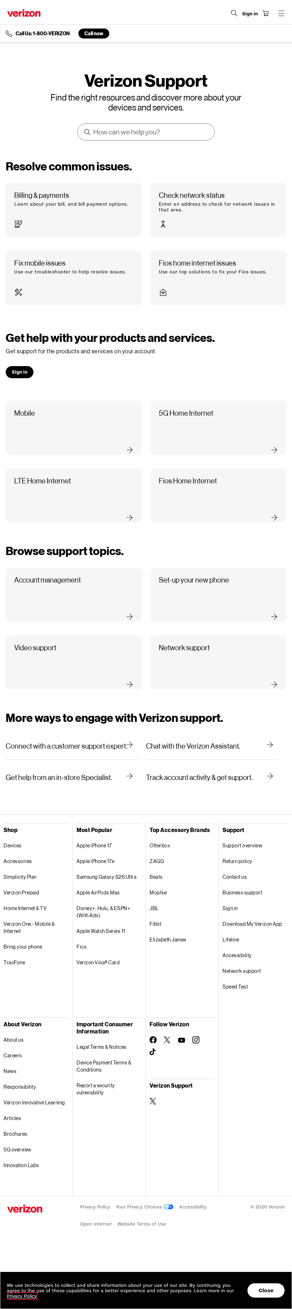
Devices (13, 845)
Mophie (158, 892)
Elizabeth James (168, 939)
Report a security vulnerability (96, 1088)
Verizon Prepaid (22, 892)
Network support (242, 971)
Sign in (230, 908)
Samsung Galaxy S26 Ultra (106, 877)
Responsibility (20, 1087)
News (10, 1071)
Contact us (235, 877)
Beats (156, 877)
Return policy (237, 861)
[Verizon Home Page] (24, 13)
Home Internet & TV (25, 908)
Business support (242, 892)
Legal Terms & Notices (102, 1047)
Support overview (242, 845)
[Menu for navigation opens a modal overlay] (281, 13)
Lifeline (231, 939)
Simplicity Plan (20, 877)
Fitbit (155, 924)
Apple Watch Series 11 (101, 931)
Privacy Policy (95, 1207)
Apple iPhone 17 (94, 845)
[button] (74, 210)
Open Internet (96, 1224)
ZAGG (157, 861)
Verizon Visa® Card (98, 962)
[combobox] (146, 132)
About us (14, 1040)
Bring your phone (23, 947)
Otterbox (160, 845)
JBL (154, 908)
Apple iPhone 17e (95, 861)
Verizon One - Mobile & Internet (29, 927)
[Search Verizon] (234, 13)
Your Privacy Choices (139, 1207)
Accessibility (237, 955)
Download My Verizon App (252, 924)
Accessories (18, 861)
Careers (13, 1055)
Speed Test (235, 987)
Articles (12, 1118)
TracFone (14, 962)
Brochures (15, 1134)
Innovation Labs (21, 1165)
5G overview (17, 1149)
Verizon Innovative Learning (34, 1102)
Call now (93, 33)
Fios (82, 947)
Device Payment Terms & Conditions (104, 1066)
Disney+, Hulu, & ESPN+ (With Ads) (103, 911)
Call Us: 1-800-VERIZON (43, 33)
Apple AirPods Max (98, 892)
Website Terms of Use (142, 1224)
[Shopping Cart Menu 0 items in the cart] (265, 13)
